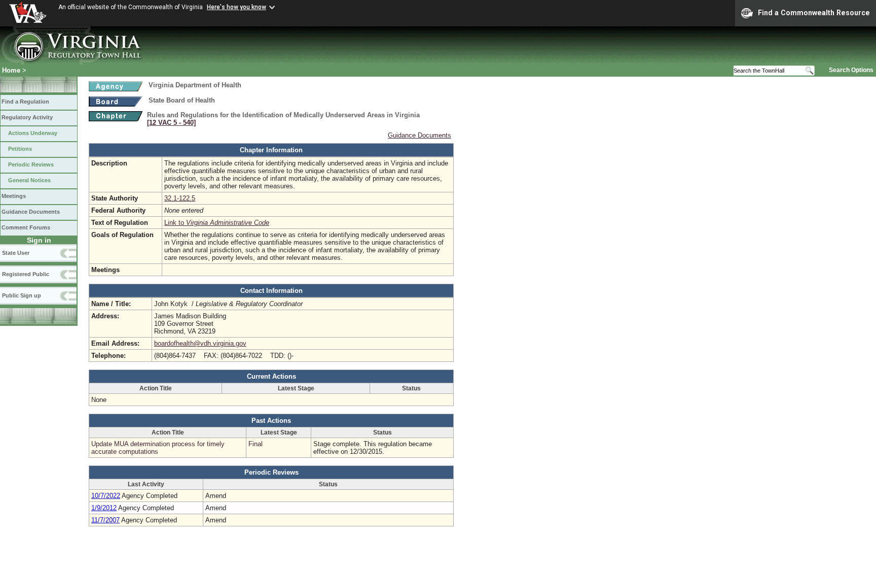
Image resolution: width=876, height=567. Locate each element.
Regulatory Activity (27, 117)
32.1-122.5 (179, 198)
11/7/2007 (105, 520)
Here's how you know (236, 7)
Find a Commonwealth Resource (814, 13)
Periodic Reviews (31, 164)
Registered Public (25, 274)
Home (11, 70)
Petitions (20, 149)
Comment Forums (26, 227)
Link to (216, 222)
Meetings (14, 196)
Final (255, 444)
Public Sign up (21, 295)
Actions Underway (32, 133)
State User (15, 253)
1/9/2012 (104, 508)
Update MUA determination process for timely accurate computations (158, 447)
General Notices (29, 180)
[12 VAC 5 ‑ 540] (171, 122)
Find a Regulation (25, 101)
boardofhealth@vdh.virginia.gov (200, 343)
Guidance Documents (31, 212)
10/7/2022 (105, 495)
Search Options (851, 70)
